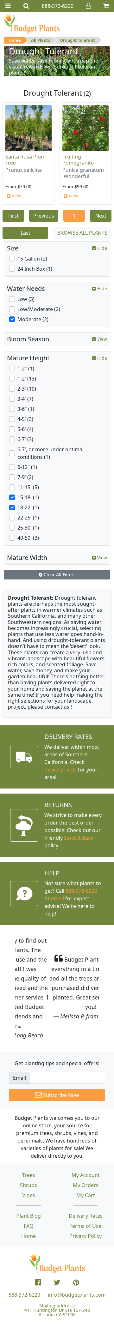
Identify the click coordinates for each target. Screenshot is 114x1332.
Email (19, 1039)
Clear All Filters (59, 575)
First (13, 215)
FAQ (29, 1188)
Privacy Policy (85, 1198)
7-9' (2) (25, 477)
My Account (86, 1137)
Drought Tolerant (77, 40)
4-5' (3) (25, 419)
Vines (28, 1157)
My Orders (85, 1147)
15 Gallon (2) (32, 258)
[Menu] (8, 6)
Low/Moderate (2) (38, 309)
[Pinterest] (76, 1244)
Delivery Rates (86, 1177)
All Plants (40, 40)
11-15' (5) (28, 487)
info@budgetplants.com (77, 1256)
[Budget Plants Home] (32, 23)
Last (25, 232)
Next (100, 215)
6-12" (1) (27, 467)
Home (15, 40)
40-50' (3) (28, 537)
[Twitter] (57, 1244)
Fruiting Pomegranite (78, 159)
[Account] (88, 6)
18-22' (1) (28, 507)
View (16, 196)
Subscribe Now (60, 1057)
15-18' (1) (28, 497)
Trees (28, 1137)
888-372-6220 (81, 890)
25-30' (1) (28, 527)
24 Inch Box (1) (34, 268)
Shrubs (28, 1147)
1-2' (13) (26, 378)
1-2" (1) (25, 368)
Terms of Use (85, 1188)
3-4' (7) (25, 398)
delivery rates (60, 769)
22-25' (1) (28, 517)
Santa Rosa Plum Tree (25, 159)
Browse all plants (82, 232)
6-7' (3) (25, 439)
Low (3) (26, 299)
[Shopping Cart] (106, 6)
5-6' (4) (25, 429)
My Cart (85, 1157)
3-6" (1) (25, 408)
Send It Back (78, 837)
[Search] (26, 6)
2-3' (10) (26, 388)
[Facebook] (38, 1244)
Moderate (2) (32, 319)
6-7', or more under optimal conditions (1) (50, 453)
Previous (43, 215)
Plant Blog (28, 1177)
